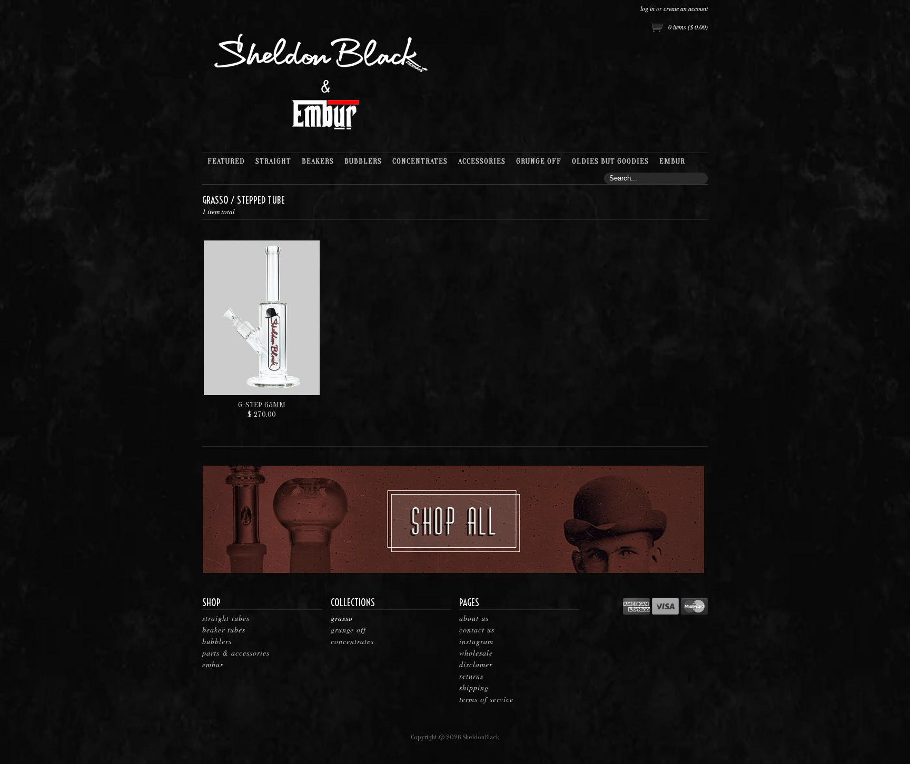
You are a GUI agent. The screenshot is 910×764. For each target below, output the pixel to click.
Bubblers (217, 641)
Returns (471, 676)
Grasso (215, 200)
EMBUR (212, 664)
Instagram (476, 641)
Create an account (686, 8)
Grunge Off (348, 630)
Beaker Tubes (223, 630)
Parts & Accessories (236, 653)
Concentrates (352, 641)
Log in (647, 8)
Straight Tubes (226, 618)
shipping (474, 687)
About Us (474, 618)
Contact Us (476, 630)
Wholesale (476, 653)
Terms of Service (486, 699)
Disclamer (475, 664)
